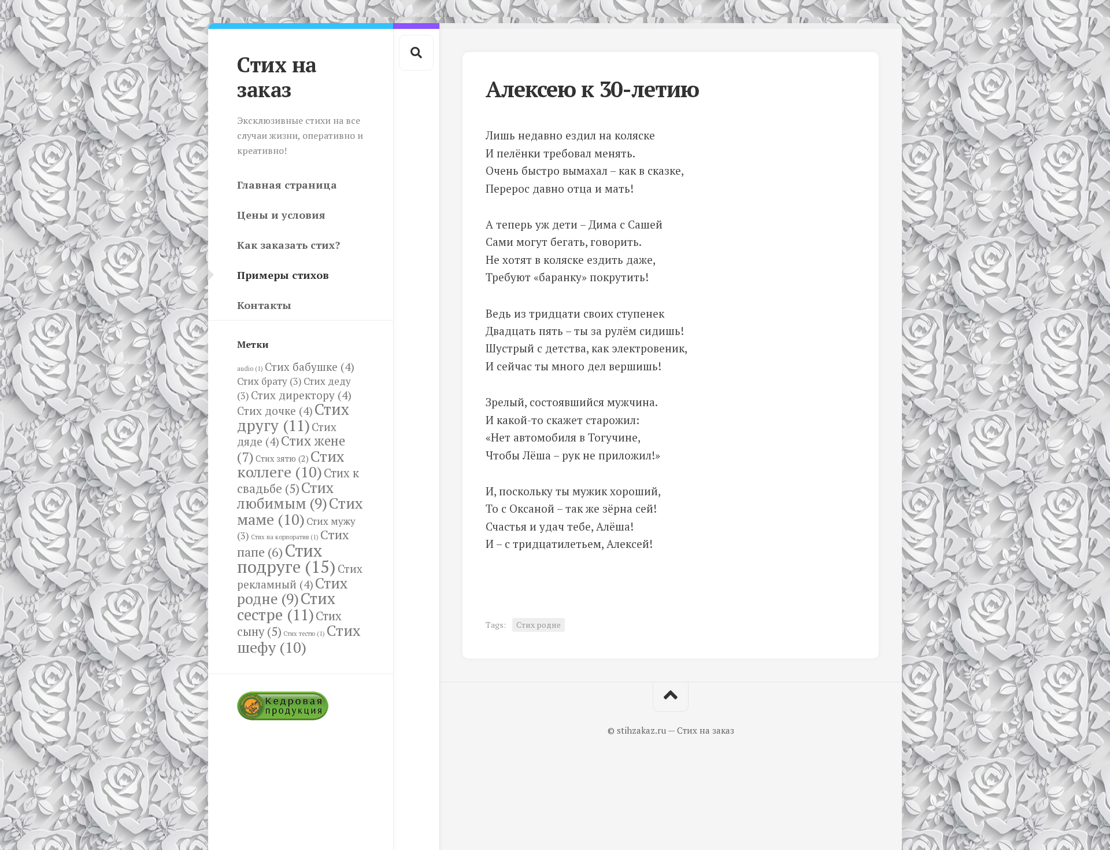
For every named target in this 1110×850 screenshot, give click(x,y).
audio (250, 369)
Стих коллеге (291, 464)
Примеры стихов (283, 275)
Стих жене (291, 449)
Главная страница (287, 185)
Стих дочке (275, 410)
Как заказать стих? (288, 245)
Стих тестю (304, 634)
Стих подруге (286, 558)
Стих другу (293, 417)
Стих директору (301, 395)
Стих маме (300, 511)
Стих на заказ (277, 77)
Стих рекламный (299, 576)
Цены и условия (281, 215)
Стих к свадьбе (298, 480)
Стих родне (292, 591)
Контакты (264, 305)
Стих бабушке (309, 366)
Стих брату (269, 381)
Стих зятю (282, 458)
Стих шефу (299, 638)
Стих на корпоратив (285, 537)
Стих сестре (286, 606)
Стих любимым (285, 495)
